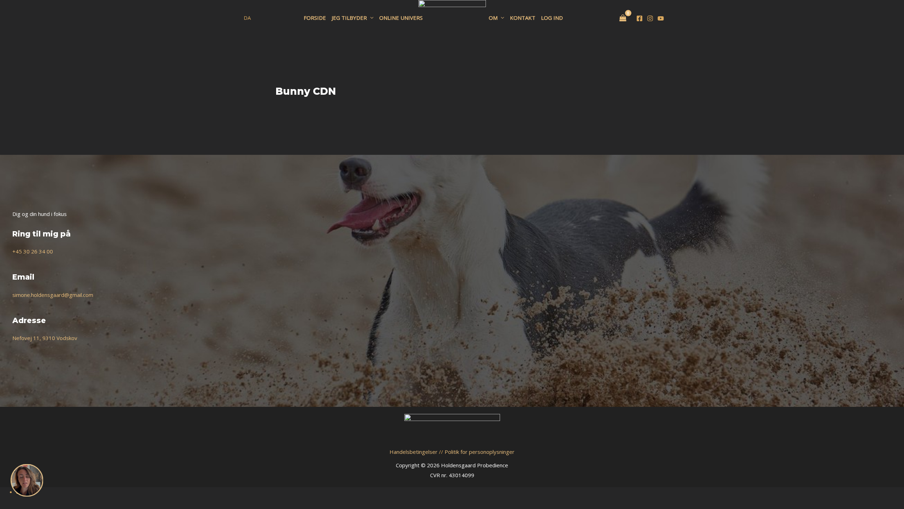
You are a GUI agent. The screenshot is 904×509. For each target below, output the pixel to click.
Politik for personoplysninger (480, 451)
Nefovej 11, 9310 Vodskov (44, 337)
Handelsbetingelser (413, 451)
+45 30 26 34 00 (32, 251)
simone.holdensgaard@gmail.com (52, 294)
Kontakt (522, 17)
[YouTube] (661, 18)
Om (493, 17)
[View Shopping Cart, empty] (623, 18)
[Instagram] (650, 18)
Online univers (401, 17)
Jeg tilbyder (349, 17)
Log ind (552, 17)
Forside (315, 17)
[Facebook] (639, 18)
